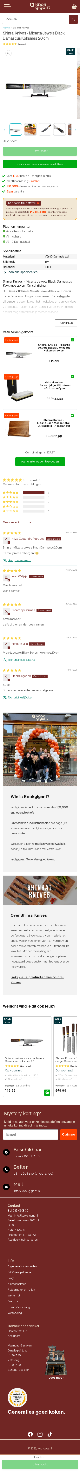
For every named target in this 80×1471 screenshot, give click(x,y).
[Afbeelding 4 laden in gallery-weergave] (59, 129)
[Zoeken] (73, 19)
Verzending (15, 1313)
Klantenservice (17, 1284)
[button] (74, 6)
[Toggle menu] (7, 6)
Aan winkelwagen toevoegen (40, 461)
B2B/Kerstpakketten (20, 1272)
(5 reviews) (21, 44)
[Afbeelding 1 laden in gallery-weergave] (16, 129)
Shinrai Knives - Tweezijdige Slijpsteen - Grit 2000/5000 (54, 385)
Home (6, 27)
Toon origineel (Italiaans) (21, 659)
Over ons (13, 1301)
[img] (12, 533)
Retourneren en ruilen (21, 1290)
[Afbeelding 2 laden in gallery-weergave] (30, 129)
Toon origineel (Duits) (20, 697)
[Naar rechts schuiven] (75, 130)
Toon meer (66, 323)
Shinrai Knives (21, 27)
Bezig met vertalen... (19, 560)
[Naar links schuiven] (4, 130)
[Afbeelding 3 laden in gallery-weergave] (45, 129)
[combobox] (40, 19)
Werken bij (14, 1295)
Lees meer (56, 1377)
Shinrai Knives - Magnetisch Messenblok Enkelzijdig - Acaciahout (53, 423)
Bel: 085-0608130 (18, 1210)
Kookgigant (45, 1448)
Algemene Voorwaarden (22, 1266)
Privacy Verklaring (19, 1307)
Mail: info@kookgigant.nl (23, 1215)
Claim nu (68, 1134)
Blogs (11, 1278)
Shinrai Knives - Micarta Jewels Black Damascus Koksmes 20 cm (54, 347)
